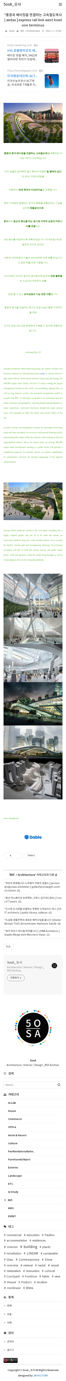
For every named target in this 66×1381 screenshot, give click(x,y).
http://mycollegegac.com (22, 70)
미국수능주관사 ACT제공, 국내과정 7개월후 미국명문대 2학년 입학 (21, 83)
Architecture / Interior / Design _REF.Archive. (26, 969)
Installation (14, 1253)
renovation (32, 1271)
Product (26, 1282)
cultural (50, 1271)
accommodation (17, 1240)
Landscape (15, 1175)
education (33, 1235)
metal (41, 1265)
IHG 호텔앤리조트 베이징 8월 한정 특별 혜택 (21, 51)
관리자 (10, 1341)
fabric (45, 1276)
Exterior (13, 1167)
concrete (12, 1265)
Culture (12, 1143)
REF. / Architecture (30, 31)
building (30, 1247)
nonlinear (14, 1288)
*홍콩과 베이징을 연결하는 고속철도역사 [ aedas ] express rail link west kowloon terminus (33, 20)
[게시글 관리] (19, 855)
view (57, 1276)
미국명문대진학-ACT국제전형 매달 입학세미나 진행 (21, 76)
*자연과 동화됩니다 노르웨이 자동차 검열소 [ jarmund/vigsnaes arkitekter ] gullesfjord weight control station (32, 887)
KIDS (11, 1208)
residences (39, 1240)
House (12, 1111)
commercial (14, 1235)
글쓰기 (10, 1350)
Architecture (26, 875)
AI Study (13, 1192)
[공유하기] (14, 855)
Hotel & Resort (17, 1135)
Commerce (15, 1119)
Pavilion (49, 1235)
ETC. (11, 1183)
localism (42, 1282)
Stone (48, 1259)
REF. (12, 875)
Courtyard (13, 1276)
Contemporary (29, 1259)
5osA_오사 (14, 962)
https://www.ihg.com (19, 45)
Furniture (31, 1276)
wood (55, 1265)
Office (12, 1127)
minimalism (14, 1271)
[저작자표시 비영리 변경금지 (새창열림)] (43, 855)
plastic (46, 1247)
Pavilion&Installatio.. (21, 1151)
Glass (10, 1259)
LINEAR (32, 1253)
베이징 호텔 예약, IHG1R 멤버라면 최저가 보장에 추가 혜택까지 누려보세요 (22, 57)
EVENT (12, 1216)
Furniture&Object (19, 1159)
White (29, 1288)
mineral (28, 1265)
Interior (12, 1247)
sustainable (50, 1253)
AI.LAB (12, 1103)
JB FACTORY (40, 1375)
